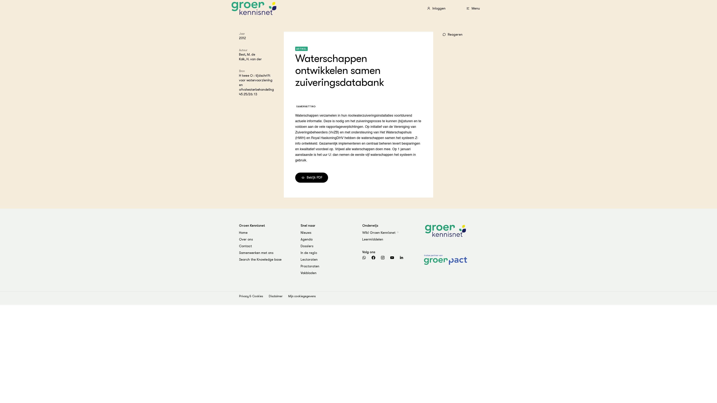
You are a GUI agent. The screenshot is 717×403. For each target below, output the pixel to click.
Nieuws (306, 233)
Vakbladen (308, 273)
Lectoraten (309, 259)
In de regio (309, 253)
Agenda (307, 239)
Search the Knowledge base (260, 259)
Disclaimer (276, 296)
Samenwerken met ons (256, 253)
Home (243, 233)
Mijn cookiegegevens (302, 296)
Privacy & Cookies (251, 296)
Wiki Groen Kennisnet (378, 233)
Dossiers (307, 246)
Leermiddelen (372, 239)
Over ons (246, 239)
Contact (245, 246)
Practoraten (310, 266)
